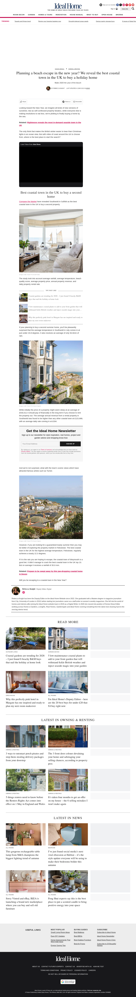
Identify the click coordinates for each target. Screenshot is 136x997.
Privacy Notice (25, 451)
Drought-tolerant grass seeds (78, 21)
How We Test (98, 966)
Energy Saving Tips (58, 945)
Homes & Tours (45, 15)
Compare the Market (28, 202)
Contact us (70, 966)
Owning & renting (74, 69)
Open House (107, 15)
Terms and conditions (49, 970)
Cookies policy (80, 970)
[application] (51, 164)
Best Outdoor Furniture (82, 940)
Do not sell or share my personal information (68, 974)
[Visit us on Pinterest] (126, 5)
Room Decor (19, 15)
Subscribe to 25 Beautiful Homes (106, 944)
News (88, 88)
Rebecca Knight (59, 88)
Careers (92, 970)
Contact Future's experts (52, 966)
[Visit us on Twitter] (120, 5)
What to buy (92, 15)
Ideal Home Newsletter (105, 936)
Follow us (67, 101)
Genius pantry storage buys (105, 21)
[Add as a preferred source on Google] (68, 981)
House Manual (76, 15)
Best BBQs (78, 936)
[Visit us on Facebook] (117, 5)
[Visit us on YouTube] (133, 5)
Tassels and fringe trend (23, 21)
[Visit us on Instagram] (123, 5)
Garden (31, 15)
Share (24, 101)
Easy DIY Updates (58, 936)
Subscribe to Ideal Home (106, 932)
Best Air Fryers (79, 944)
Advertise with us (83, 966)
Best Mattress (79, 932)
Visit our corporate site (94, 990)
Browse (119, 15)
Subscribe (125, 9)
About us (36, 966)
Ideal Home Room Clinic (106, 940)
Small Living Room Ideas (60, 932)
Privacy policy (67, 970)
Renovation (61, 15)
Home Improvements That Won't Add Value (60, 941)
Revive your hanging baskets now (49, 21)
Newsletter (79, 101)
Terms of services (46, 449)
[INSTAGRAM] (24, 592)
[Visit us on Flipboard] (130, 5)
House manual (59, 69)
